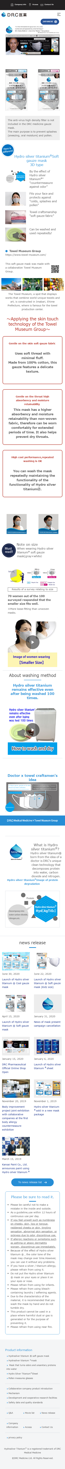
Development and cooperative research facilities (32, 1397)
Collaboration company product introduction (30, 1388)
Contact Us (47, 1427)
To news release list (30, 1182)
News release (48, 1413)
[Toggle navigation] (61, 14)
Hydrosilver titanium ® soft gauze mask (28, 1356)
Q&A (10, 1413)
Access (28, 1427)
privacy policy (15, 1437)
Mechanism (14, 1393)
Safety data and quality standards (25, 1402)
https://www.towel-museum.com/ (25, 255)
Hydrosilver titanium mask (22, 1360)
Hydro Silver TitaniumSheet (23, 1373)
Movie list (29, 1413)
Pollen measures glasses (20, 1378)
